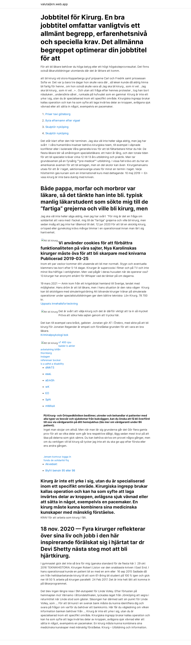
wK (47, 386)
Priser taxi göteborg (57, 114)
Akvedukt (51, 464)
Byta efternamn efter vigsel (62, 120)
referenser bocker (51, 360)
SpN (48, 399)
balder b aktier (66, 345)
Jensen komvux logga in (57, 456)
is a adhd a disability (52, 363)
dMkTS (49, 367)
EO (47, 393)
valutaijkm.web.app (54, 4)
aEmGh (49, 380)
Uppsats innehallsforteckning (59, 303)
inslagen (45, 356)
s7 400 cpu (64, 342)
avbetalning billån (50, 349)
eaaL (48, 373)
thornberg (46, 352)
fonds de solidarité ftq (56, 460)
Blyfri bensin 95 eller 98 (60, 470)
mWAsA (50, 406)
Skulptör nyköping (56, 126)
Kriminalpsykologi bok (54, 334)
